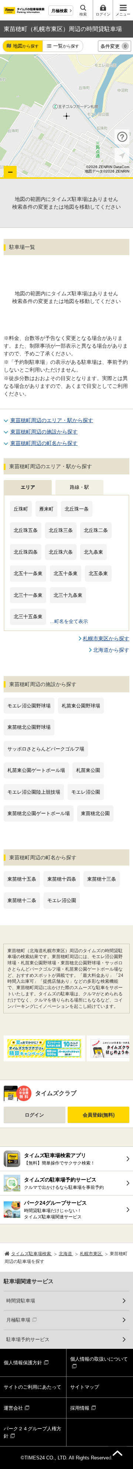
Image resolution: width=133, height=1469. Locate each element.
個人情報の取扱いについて (99, 1359)
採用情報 (79, 1408)
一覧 (66, 46)
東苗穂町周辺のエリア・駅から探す (51, 420)
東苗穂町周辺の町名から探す (44, 443)
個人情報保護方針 (23, 1362)
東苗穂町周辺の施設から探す (44, 432)
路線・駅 (79, 487)
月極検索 (59, 10)
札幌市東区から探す (106, 638)
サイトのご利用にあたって (32, 1387)
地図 (26, 46)
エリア (28, 487)
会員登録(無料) (99, 1115)
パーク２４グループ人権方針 (32, 1432)
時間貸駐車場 (20, 1300)
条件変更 (113, 46)
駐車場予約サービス (28, 1339)
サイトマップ (84, 1387)
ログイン (34, 1115)
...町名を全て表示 (69, 621)
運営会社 (13, 1408)
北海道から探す (111, 650)
